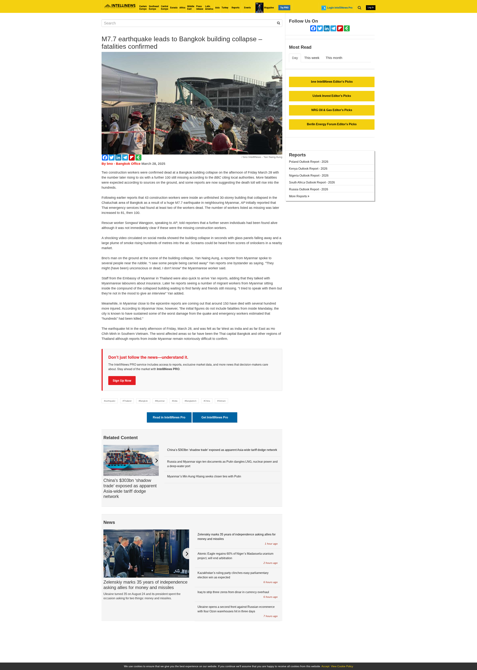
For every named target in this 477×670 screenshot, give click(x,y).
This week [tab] (311, 58)
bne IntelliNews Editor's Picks (332, 81)
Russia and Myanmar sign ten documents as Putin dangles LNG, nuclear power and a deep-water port (222, 464)
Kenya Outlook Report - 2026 (308, 168)
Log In (371, 7)
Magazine (268, 7)
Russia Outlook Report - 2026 (308, 189)
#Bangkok (143, 401)
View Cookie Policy (342, 666)
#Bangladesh (190, 401)
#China (207, 401)
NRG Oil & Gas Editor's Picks (331, 110)
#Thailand (127, 401)
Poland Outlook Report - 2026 (308, 161)
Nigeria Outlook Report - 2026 (308, 175)
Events (247, 7)
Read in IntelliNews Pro (169, 417)
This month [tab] (334, 58)
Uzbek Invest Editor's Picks (331, 95)
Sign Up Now (122, 380)
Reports (235, 7)
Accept (325, 666)
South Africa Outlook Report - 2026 (312, 182)
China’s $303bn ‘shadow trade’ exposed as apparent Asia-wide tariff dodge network (130, 488)
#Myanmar (160, 401)
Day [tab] (295, 58)
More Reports (298, 196)
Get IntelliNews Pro (214, 417)
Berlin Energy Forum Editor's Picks (332, 124)
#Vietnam (221, 401)
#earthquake (109, 401)
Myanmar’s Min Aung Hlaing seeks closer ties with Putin (204, 476)
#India (174, 401)
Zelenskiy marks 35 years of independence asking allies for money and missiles (145, 584)
